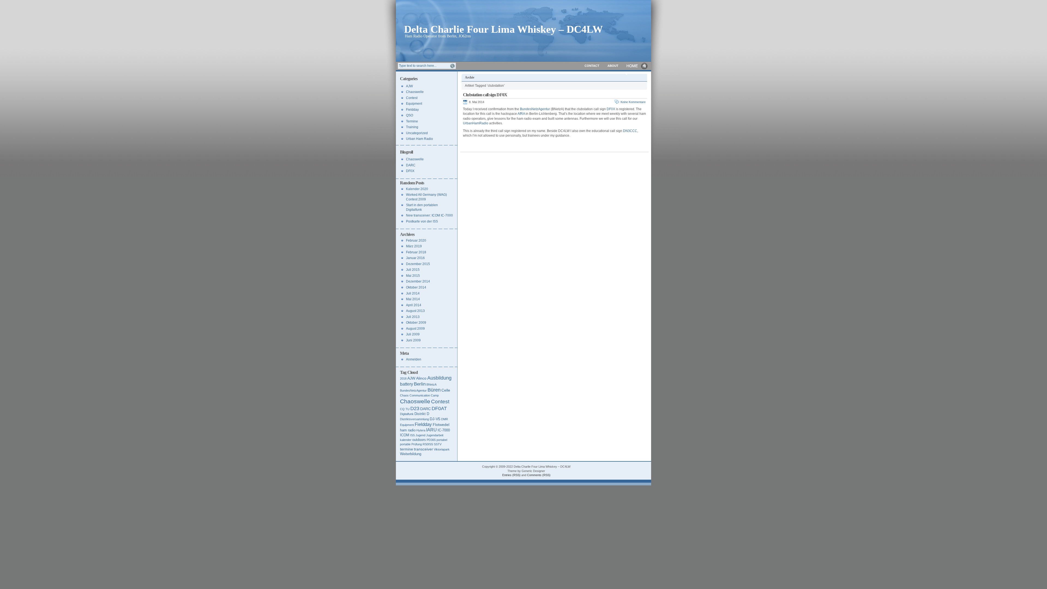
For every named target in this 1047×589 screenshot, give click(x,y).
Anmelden (413, 359)
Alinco (421, 378)
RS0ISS (428, 444)
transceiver (423, 449)
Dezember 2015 (418, 264)
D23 (414, 408)
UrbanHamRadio (475, 123)
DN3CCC (630, 131)
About (612, 65)
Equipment (414, 104)
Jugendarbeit (434, 435)
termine (406, 449)
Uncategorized (417, 133)
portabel (442, 439)
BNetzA (431, 384)
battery (406, 384)
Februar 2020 (416, 240)
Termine (412, 121)
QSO (409, 115)
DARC (411, 165)
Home (637, 66)
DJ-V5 (435, 419)
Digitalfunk (407, 414)
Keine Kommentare (633, 102)
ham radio (408, 430)
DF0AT (439, 408)
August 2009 (415, 328)
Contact (592, 65)
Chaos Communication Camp (419, 395)
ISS (412, 435)
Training (412, 127)
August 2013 (415, 311)
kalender (405, 439)
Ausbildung (439, 378)
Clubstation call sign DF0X (485, 94)
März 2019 (414, 246)
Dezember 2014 (418, 281)
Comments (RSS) (538, 475)
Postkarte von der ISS (422, 221)
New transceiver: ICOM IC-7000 (429, 215)
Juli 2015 (413, 270)
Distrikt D (421, 414)
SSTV (437, 444)
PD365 (431, 439)
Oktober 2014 (416, 287)
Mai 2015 (413, 276)
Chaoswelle (415, 92)
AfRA (521, 114)
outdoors (419, 440)
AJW (409, 86)
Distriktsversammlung (414, 419)
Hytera (420, 430)
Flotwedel (441, 424)
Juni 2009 (413, 340)
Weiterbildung (410, 454)
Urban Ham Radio (419, 139)
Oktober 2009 (416, 322)
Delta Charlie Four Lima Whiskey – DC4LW (503, 28)
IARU (431, 430)
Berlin (420, 384)
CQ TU (405, 409)
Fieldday (412, 110)
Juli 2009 (413, 334)
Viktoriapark (442, 449)
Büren (434, 390)
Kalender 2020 (417, 189)
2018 (403, 378)
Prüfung (416, 444)
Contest (411, 98)
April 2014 (413, 305)
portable (405, 444)
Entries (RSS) (511, 475)
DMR (444, 419)
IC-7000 (444, 430)
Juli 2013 (413, 317)
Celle (445, 390)
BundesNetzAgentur (535, 109)
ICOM (404, 435)
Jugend (420, 435)
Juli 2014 (413, 293)
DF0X (611, 109)
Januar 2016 (415, 258)
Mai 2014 (413, 299)
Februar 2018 (416, 252)
